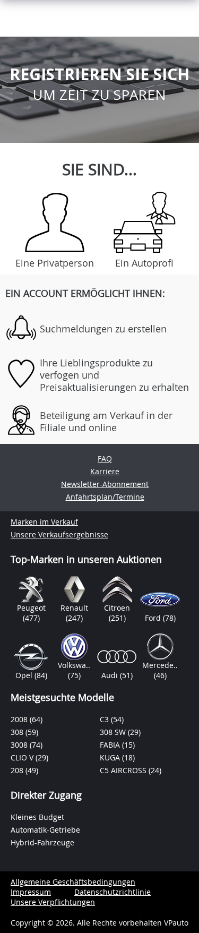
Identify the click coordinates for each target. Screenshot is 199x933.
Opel (24, 675)
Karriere (104, 471)
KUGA (111, 757)
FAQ (105, 458)
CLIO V (23, 757)
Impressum (31, 892)
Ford (154, 618)
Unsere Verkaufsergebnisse (59, 534)
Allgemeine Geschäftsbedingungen (73, 882)
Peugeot (31, 608)
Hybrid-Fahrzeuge (42, 842)
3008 (20, 745)
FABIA (111, 745)
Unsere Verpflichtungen (53, 902)
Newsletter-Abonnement (105, 484)
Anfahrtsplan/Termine (105, 497)
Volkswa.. (74, 665)
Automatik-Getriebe (45, 830)
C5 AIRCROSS (124, 770)
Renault (74, 608)
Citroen (117, 608)
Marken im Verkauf (44, 522)
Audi (110, 675)
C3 (105, 719)
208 (18, 770)
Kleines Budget (37, 817)
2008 (20, 719)
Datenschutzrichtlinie (112, 892)
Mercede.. (160, 665)
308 (18, 732)
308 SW (114, 732)
